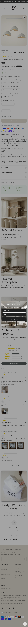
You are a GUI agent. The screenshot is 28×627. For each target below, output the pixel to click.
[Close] (25, 303)
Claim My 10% (14, 319)
